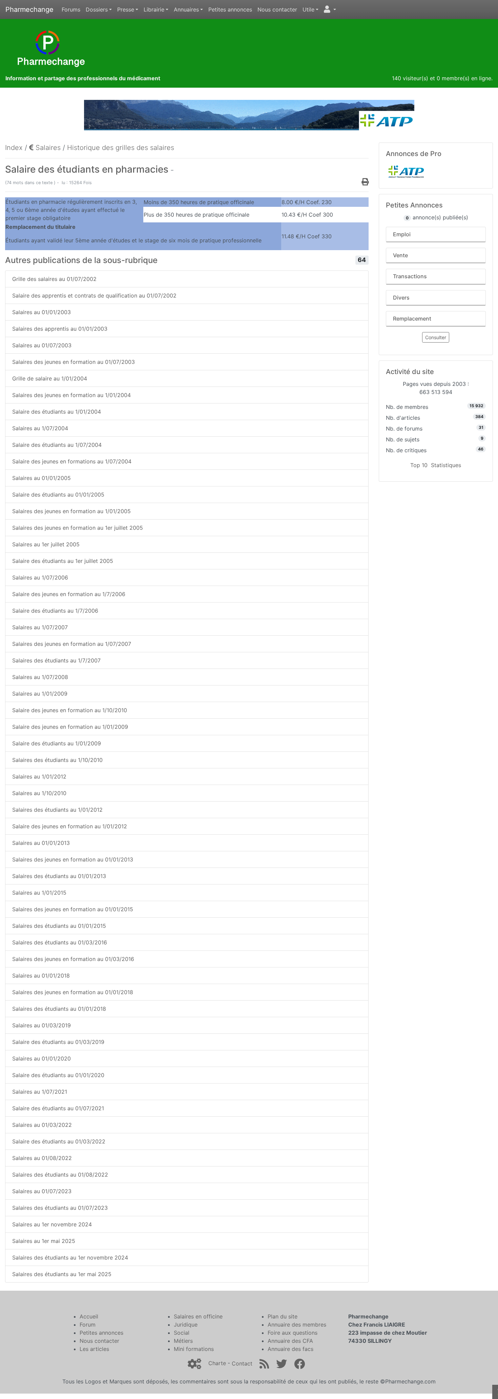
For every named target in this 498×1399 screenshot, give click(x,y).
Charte (217, 1363)
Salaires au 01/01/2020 (41, 1058)
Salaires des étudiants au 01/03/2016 (59, 942)
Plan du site (282, 1316)
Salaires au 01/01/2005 (41, 478)
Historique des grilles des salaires (120, 148)
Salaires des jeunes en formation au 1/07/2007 (71, 643)
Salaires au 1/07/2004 (40, 428)
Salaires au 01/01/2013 (41, 842)
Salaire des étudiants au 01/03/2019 (58, 1042)
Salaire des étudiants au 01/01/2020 (58, 1075)
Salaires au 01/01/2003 (41, 312)
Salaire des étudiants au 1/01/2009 (56, 743)
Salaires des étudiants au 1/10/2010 (57, 760)
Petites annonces (230, 9)
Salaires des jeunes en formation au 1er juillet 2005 (77, 527)
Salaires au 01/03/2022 (42, 1124)
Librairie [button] (154, 9)
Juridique (186, 1324)
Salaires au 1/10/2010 (39, 793)
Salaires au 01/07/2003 (41, 345)
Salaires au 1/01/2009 (39, 693)
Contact (242, 1363)
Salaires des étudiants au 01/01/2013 (59, 876)
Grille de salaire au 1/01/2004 (49, 378)
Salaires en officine (198, 1316)
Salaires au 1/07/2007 (40, 627)
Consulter (435, 337)
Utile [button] (308, 9)
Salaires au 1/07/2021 (39, 1091)
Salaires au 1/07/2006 (40, 577)
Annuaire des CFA (290, 1340)
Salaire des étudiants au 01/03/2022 (58, 1141)
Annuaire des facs (290, 1349)
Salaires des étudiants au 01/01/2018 (59, 1008)
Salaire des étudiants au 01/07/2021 (58, 1108)
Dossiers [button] (97, 9)
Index (14, 148)
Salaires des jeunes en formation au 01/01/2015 (72, 909)
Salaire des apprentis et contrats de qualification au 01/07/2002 (94, 295)
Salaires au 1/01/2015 (39, 892)
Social (181, 1332)
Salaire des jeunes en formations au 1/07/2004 (71, 461)
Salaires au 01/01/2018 (41, 975)
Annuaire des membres (297, 1324)
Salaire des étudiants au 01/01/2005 (58, 494)
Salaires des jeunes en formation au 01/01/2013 (72, 859)
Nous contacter (277, 9)
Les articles (94, 1349)
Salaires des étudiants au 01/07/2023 (60, 1207)
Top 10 (419, 465)
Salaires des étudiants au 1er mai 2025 (61, 1274)
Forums (71, 9)
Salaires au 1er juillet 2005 (46, 544)
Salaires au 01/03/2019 (41, 1025)
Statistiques (446, 465)
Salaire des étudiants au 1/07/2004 (57, 444)
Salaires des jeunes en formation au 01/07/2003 (73, 361)
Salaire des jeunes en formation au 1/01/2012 (69, 826)
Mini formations (194, 1349)
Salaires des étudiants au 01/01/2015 (59, 925)
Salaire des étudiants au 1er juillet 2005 (62, 561)
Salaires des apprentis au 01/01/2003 (59, 328)
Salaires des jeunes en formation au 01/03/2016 (73, 959)
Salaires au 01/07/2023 (41, 1191)
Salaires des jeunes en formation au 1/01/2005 (71, 511)
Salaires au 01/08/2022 (42, 1158)
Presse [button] (125, 9)
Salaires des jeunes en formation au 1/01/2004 (71, 395)
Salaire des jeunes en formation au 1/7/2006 (68, 594)
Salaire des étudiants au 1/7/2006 (55, 610)
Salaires (47, 148)
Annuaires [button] (186, 9)
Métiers (183, 1340)
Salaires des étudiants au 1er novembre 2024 (70, 1257)
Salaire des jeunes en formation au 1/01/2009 (70, 726)
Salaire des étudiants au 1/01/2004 (56, 411)
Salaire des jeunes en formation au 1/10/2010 (69, 710)
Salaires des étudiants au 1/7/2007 (56, 660)
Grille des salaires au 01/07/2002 (54, 279)
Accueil (89, 1316)
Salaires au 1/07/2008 (40, 677)
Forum (88, 1324)
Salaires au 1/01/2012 (39, 776)
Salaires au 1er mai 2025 (43, 1241)
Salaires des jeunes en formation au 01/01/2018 (72, 992)
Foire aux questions (292, 1332)
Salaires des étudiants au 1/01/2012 (57, 809)
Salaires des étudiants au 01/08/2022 (60, 1174)
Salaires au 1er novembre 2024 (52, 1224)
